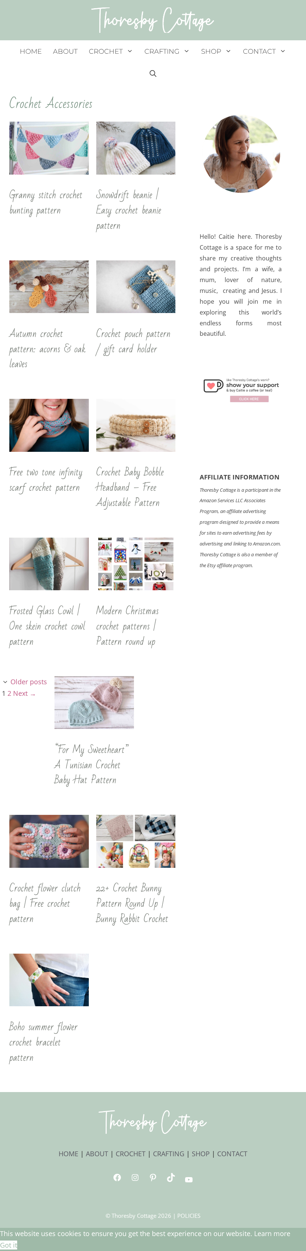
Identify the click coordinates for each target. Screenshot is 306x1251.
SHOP (211, 51)
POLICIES (188, 1215)
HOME (31, 51)
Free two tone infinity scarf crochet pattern (45, 480)
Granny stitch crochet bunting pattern (45, 202)
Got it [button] (8, 1245)
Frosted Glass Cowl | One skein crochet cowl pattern (47, 626)
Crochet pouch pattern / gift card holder (133, 341)
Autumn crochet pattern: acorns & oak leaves (47, 349)
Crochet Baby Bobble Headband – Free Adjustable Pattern (130, 487)
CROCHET (106, 51)
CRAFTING (161, 51)
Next (24, 693)
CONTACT (259, 51)
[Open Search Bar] (153, 74)
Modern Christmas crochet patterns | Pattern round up (127, 626)
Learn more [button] (272, 1233)
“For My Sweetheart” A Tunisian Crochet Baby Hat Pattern (91, 765)
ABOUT (65, 51)
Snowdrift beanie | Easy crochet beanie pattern (128, 210)
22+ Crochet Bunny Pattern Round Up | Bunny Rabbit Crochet (132, 903)
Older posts (28, 681)
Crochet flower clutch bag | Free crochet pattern (45, 903)
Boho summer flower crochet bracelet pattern (43, 1042)
